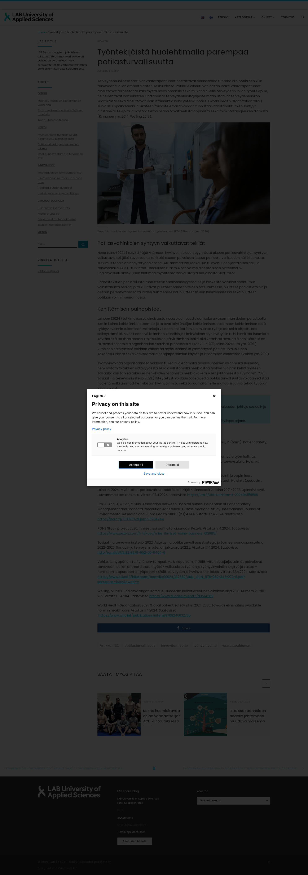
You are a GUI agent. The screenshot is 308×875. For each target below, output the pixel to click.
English (97, 396)
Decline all (172, 464)
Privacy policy (101, 429)
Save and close (154, 473)
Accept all (136, 464)
